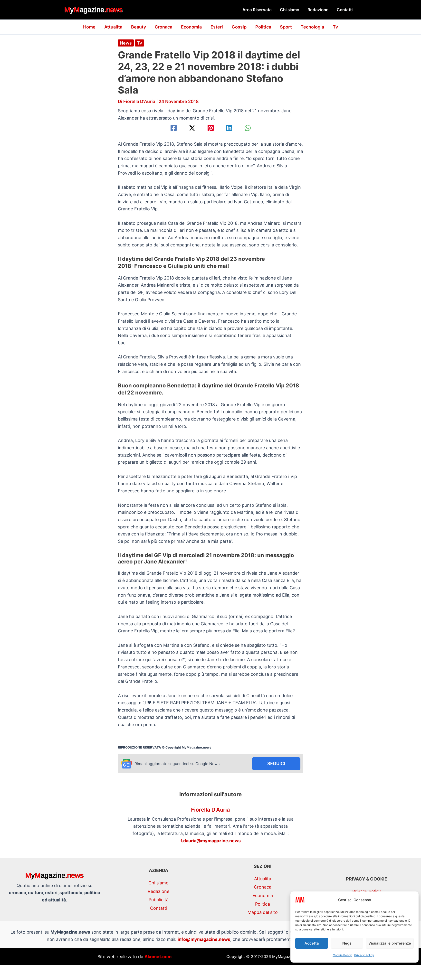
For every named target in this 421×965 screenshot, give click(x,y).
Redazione (317, 9)
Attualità (113, 26)
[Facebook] (173, 128)
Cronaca (163, 26)
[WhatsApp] (247, 128)
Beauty (138, 26)
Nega (347, 943)
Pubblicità (159, 899)
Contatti (345, 9)
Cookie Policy (342, 955)
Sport (286, 26)
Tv (335, 26)
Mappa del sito (263, 912)
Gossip (239, 26)
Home (89, 26)
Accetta (312, 943)
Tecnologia (312, 26)
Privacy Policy (364, 955)
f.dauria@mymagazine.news (211, 840)
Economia (191, 26)
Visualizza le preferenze (389, 943)
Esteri (216, 26)
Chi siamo (289, 9)
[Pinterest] (210, 128)
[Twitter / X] (192, 128)
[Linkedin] (229, 128)
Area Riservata (257, 9)
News (126, 43)
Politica (263, 26)
